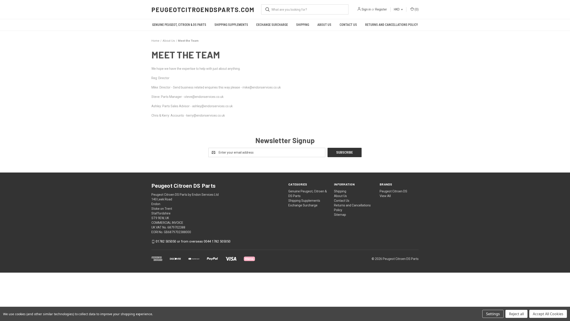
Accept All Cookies (548, 313)
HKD (397, 9)
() (416, 9)
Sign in (366, 9)
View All (385, 196)
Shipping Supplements (231, 25)
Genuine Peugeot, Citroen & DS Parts (179, 25)
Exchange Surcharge (272, 25)
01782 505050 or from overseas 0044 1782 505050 (193, 242)
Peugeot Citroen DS (393, 191)
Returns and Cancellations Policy (391, 25)
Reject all (516, 313)
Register (381, 9)
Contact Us (348, 25)
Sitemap (340, 214)
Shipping (302, 25)
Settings (493, 313)
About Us (324, 25)
